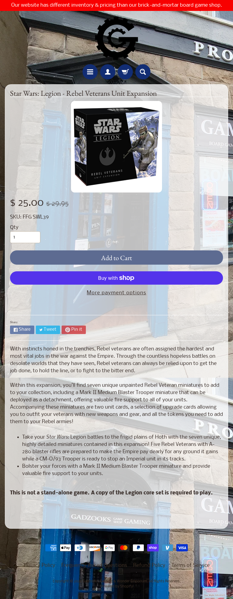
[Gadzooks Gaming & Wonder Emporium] (116, 38)
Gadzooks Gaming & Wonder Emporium (115, 581)
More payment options (116, 293)
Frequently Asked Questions (94, 565)
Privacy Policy (39, 565)
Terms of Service (190, 565)
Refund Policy (149, 565)
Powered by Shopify (116, 586)
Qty (14, 227)
